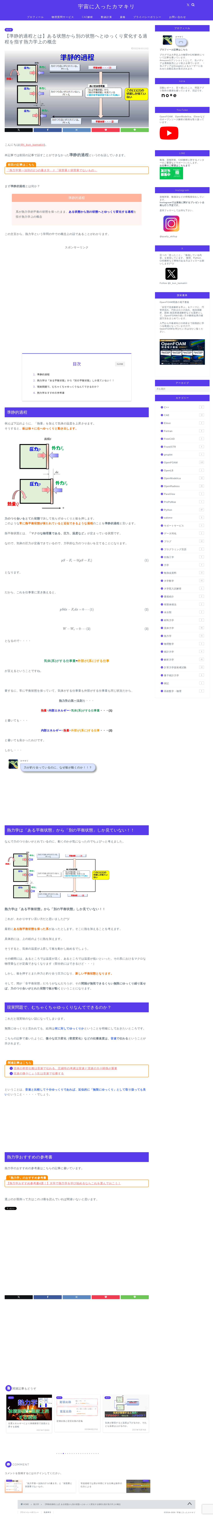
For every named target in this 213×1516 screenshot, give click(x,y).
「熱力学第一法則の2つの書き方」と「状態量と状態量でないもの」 (52, 170)
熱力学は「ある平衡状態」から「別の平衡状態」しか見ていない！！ (75, 380)
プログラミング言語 (183, 549)
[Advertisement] (77, 271)
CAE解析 (87, 17)
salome (183, 517)
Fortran (183, 431)
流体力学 (183, 628)
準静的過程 (43, 374)
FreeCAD (183, 439)
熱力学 (8, 30)
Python (183, 510)
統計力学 (183, 651)
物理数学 (183, 644)
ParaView (183, 494)
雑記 (183, 683)
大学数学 (183, 580)
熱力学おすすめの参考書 (51, 392)
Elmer (183, 423)
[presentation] (77, 560)
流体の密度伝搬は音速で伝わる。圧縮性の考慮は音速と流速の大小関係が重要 (65, 1068)
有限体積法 (183, 604)
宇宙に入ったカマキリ (106, 6)
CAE (183, 415)
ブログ (183, 541)
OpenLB (183, 470)
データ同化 (183, 533)
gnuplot (183, 454)
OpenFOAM (183, 462)
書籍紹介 (183, 596)
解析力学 (183, 659)
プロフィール (35, 17)
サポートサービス (183, 525)
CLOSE (120, 364)
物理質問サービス (63, 17)
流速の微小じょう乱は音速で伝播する (39, 1073)
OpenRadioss (183, 486)
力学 (183, 565)
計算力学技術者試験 (183, 667)
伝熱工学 (183, 557)
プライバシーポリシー (147, 17)
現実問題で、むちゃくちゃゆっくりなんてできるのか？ (68, 386)
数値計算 (106, 17)
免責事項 (47, 1512)
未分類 (183, 612)
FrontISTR (183, 446)
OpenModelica (183, 478)
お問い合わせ (177, 17)
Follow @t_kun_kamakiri (173, 283)
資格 (123, 17)
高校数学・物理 (183, 691)
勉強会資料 (183, 572)
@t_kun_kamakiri (32, 144)
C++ (183, 407)
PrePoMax (183, 502)
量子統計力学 (183, 675)
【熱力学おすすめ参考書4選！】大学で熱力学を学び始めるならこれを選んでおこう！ (64, 1183)
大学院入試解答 (183, 588)
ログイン (39, 1473)
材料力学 (183, 620)
